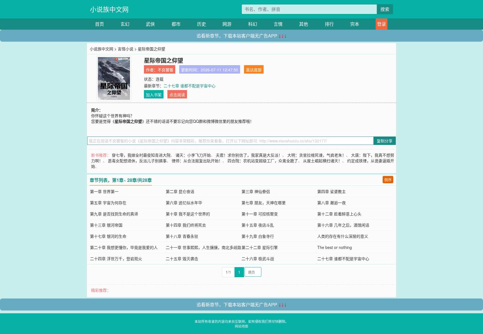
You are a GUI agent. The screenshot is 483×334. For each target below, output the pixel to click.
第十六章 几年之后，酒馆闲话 (343, 225)
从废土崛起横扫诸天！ (322, 160)
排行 (329, 24)
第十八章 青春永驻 (182, 236)
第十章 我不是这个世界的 (188, 214)
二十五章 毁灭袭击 (182, 258)
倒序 (388, 179)
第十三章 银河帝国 (106, 225)
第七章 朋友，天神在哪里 (264, 202)
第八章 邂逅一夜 (331, 202)
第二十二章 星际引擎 (260, 247)
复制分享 (384, 141)
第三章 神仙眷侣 (256, 191)
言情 (278, 24)
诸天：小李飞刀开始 (193, 155)
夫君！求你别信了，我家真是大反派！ (249, 155)
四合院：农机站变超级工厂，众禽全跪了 (263, 160)
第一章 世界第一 (104, 191)
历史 (201, 24)
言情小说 (125, 48)
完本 (354, 24)
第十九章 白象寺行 (258, 236)
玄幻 (124, 24)
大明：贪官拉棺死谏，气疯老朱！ (316, 155)
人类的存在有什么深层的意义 (342, 236)
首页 (99, 24)
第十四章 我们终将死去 (186, 225)
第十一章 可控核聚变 (260, 214)
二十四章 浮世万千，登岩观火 (116, 258)
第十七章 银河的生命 (108, 236)
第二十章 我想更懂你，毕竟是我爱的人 (124, 247)
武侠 (150, 24)
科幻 (252, 24)
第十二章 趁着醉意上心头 (339, 214)
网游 (226, 24)
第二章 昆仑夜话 (180, 191)
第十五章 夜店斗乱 (258, 225)
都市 (176, 24)
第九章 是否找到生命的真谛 (114, 214)
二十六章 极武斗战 (258, 258)
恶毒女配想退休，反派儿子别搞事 (137, 160)
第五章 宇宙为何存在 (108, 202)
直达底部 (254, 69)
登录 (381, 24)
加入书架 (154, 94)
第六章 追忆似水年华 (184, 202)
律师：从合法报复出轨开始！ (197, 160)
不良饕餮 (165, 69)
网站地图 (241, 326)
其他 (303, 24)
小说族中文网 (109, 9)
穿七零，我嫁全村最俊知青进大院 (141, 155)
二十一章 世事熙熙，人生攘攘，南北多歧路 (203, 247)
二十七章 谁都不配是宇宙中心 (190, 85)
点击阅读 (177, 94)
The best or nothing (334, 247)
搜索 (384, 9)
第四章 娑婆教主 (331, 191)
